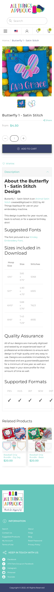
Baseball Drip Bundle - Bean (37, 456)
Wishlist (10, 163)
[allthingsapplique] (27, 8)
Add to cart (29, 148)
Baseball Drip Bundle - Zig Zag (12, 456)
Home (5, 40)
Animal (39, 198)
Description (11, 172)
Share (49, 120)
